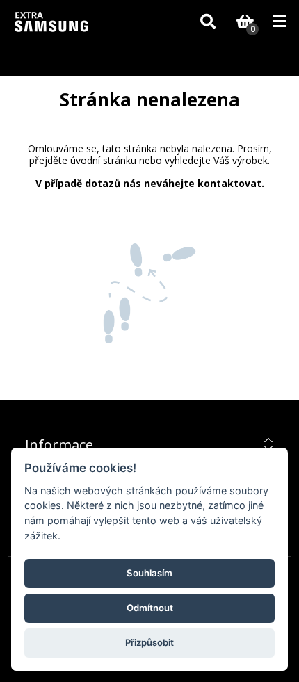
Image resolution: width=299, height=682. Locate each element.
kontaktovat (229, 183)
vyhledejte (188, 160)
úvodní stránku (103, 160)
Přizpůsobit (149, 642)
